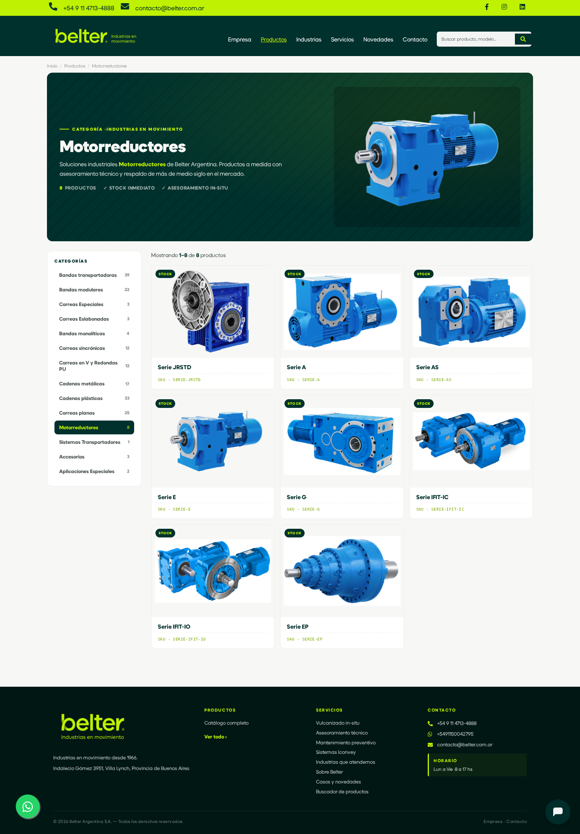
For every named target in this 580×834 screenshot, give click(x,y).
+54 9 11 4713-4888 (89, 7)
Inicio (52, 66)
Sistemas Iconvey (336, 752)
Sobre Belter (329, 771)
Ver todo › (215, 736)
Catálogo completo (226, 722)
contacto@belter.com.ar (169, 7)
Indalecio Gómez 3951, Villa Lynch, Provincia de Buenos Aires (121, 768)
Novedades (378, 39)
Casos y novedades (338, 781)
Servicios (342, 39)
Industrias (309, 39)
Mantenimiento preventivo (346, 742)
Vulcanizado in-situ (337, 722)
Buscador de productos (342, 791)
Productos (274, 39)
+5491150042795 (455, 734)
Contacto (415, 39)
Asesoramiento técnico (342, 732)
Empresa (239, 39)
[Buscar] (523, 39)
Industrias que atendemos (345, 762)
